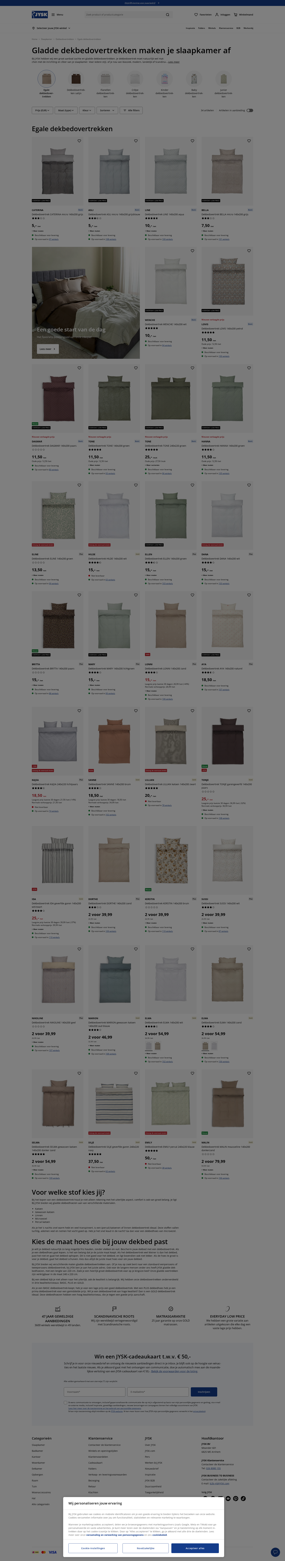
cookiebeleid (159, 1534)
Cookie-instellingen (93, 1548)
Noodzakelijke (145, 1548)
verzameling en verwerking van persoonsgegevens (115, 1534)
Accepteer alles (195, 1548)
